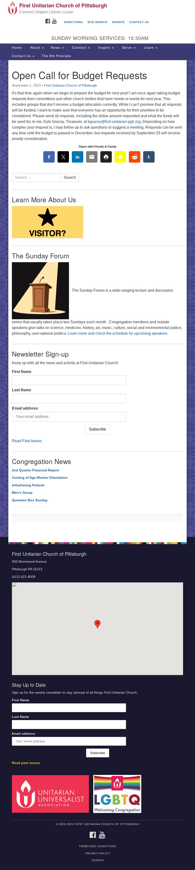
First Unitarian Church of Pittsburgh (70, 85)
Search (70, 177)
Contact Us (139, 22)
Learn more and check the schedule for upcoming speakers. (118, 333)
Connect (79, 47)
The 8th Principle (56, 56)
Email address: (25, 408)
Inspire (104, 47)
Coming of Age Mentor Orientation (40, 477)
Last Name (21, 390)
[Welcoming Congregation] (119, 794)
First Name (21, 372)
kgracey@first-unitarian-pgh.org (114, 122)
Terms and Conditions (97, 846)
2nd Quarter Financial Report (35, 470)
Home (17, 47)
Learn (149, 47)
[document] (97, 298)
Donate (118, 22)
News (56, 47)
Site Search (97, 22)
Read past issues (26, 763)
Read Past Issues (27, 441)
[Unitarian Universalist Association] (52, 794)
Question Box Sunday (30, 500)
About (35, 47)
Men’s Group (22, 492)
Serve (127, 47)
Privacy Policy (98, 853)
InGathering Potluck (28, 485)
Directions (73, 22)
